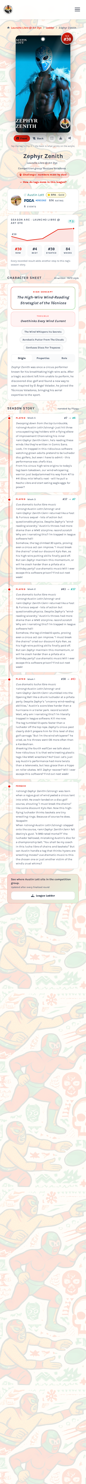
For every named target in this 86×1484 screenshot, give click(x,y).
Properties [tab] (43, 358)
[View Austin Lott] (16, 200)
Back (40, 138)
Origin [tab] (22, 358)
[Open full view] (52, 138)
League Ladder (45, 895)
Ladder (50, 27)
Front (23, 138)
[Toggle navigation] (77, 9)
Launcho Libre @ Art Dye (26, 27)
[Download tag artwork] (61, 138)
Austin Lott (35, 195)
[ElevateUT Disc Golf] (8, 9)
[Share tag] (69, 138)
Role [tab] (64, 358)
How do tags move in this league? (44, 182)
